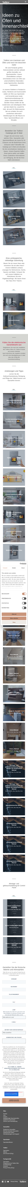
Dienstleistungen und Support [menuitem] (11, 1134)
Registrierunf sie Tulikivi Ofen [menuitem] (11, 1163)
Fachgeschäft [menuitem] (7, 1159)
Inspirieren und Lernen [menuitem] (9, 1119)
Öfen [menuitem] (4, 1111)
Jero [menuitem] (4, 1115)
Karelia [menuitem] (5, 1113)
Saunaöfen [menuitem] (6, 1126)
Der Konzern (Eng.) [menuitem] (8, 1153)
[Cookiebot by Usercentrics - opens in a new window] (20, 564)
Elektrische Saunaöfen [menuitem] (9, 1129)
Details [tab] (14, 568)
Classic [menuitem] (5, 1116)
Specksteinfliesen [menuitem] (8, 1142)
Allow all (14, 614)
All (14, 167)
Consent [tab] (5, 568)
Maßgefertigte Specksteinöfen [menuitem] (11, 1118)
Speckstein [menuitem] (6, 1139)
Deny (14, 622)
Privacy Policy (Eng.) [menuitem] (8, 1167)
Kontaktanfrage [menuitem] (7, 1164)
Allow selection (14, 618)
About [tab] (23, 568)
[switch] (24, 598)
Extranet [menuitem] (5, 1166)
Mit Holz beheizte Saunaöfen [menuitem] (11, 1131)
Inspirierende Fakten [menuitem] (8, 1132)
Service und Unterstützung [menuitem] (10, 1121)
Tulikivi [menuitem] (5, 1147)
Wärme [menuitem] (5, 1152)
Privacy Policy (14, 1181)
